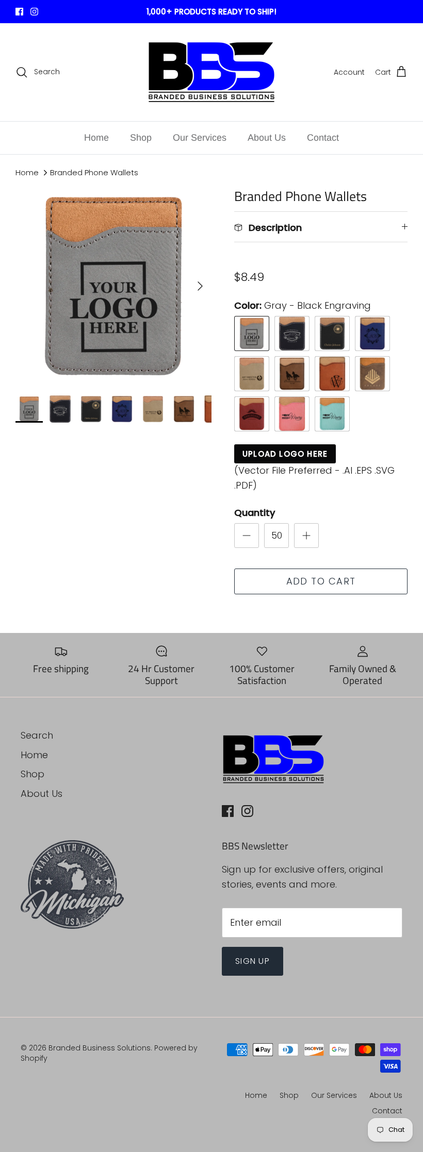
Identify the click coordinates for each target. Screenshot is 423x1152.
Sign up (252, 961)
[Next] (200, 286)
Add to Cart (321, 581)
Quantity (254, 512)
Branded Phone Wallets (94, 172)
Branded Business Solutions (99, 1048)
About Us (267, 137)
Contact (323, 137)
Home (96, 137)
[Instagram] (34, 11)
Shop (141, 137)
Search (37, 735)
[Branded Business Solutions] (211, 72)
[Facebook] (19, 11)
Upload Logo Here (285, 453)
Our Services (199, 137)
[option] (113, 286)
